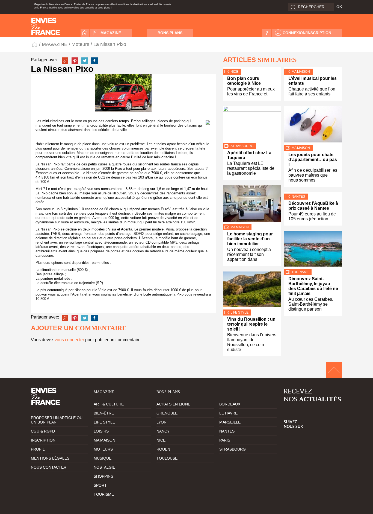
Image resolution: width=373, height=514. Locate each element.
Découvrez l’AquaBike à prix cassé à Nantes (313, 206)
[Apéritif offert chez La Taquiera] (252, 124)
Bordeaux (229, 404)
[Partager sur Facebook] (94, 60)
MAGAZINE (110, 33)
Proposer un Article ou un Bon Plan (56, 420)
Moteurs (80, 44)
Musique (102, 458)
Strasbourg (241, 146)
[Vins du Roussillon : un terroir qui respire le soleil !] (252, 290)
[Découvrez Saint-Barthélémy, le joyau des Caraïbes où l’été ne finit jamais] (313, 250)
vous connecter (69, 339)
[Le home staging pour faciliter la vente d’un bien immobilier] (252, 204)
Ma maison (239, 227)
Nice (234, 72)
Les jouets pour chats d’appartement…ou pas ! (312, 159)
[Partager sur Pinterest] (75, 60)
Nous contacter (48, 467)
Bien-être (104, 413)
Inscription (43, 440)
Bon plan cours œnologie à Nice (244, 81)
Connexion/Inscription (307, 33)
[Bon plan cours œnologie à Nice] (252, 68)
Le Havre (228, 413)
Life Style (239, 312)
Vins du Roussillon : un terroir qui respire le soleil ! (251, 324)
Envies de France (35, 44)
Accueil (85, 33)
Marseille (230, 422)
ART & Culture (109, 404)
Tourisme (300, 272)
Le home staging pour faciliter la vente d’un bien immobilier (250, 239)
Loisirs (101, 431)
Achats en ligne (173, 404)
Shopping (104, 476)
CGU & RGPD (43, 431)
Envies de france (45, 26)
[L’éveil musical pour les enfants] (313, 68)
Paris (224, 440)
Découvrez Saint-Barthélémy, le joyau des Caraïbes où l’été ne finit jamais (313, 286)
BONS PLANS (170, 33)
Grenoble (166, 413)
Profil (38, 449)
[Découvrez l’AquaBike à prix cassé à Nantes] (313, 193)
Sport (100, 485)
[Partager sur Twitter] (84, 60)
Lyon (161, 422)
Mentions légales (50, 458)
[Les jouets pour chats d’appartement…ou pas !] (313, 125)
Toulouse (166, 458)
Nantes (298, 196)
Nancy (163, 431)
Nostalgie (104, 467)
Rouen (163, 449)
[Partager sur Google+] (65, 60)
